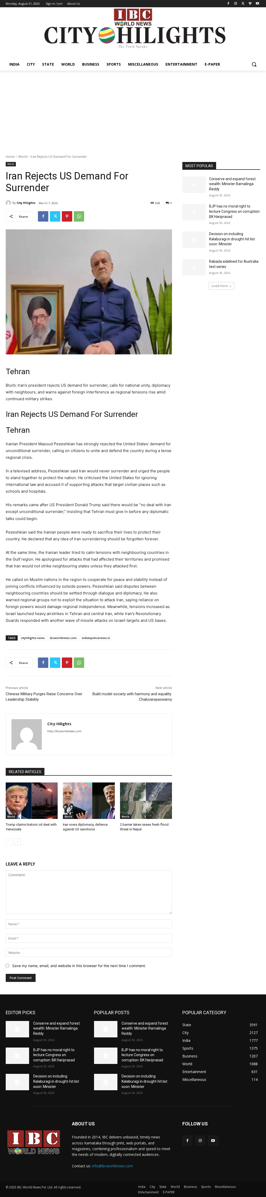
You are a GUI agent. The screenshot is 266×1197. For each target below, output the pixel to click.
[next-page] (17, 841)
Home (10, 156)
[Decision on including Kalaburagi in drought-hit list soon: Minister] (194, 239)
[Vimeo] (250, 4)
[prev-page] (9, 841)
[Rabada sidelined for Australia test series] (194, 267)
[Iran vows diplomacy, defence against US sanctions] (89, 800)
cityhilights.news (33, 638)
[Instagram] (236, 4)
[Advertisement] (133, 109)
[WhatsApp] (79, 216)
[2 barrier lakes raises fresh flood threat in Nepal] (146, 800)
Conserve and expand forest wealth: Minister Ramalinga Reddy (232, 184)
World (22, 156)
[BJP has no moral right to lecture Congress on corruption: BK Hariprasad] (194, 212)
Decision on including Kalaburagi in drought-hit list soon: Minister (232, 239)
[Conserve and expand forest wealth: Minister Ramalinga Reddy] (194, 185)
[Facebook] (228, 4)
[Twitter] (243, 4)
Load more (219, 286)
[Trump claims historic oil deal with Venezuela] (32, 800)
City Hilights (26, 203)
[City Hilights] (9, 202)
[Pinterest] (67, 216)
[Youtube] (257, 4)
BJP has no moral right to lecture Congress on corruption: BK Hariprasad (234, 211)
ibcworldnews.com (63, 638)
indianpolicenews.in (96, 638)
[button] (254, 64)
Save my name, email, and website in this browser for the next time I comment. (79, 965)
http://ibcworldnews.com (64, 731)
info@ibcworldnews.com (112, 1165)
